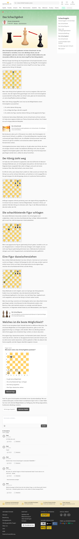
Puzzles (10, 8)
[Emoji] (4, 426)
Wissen (15, 12)
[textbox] (25, 420)
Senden (44, 425)
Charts (57, 8)
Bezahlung (5, 517)
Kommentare (22, 23)
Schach (15, 8)
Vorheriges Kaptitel (9, 409)
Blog (10, 12)
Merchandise (26, 8)
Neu (39, 8)
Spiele (4, 8)
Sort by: (4, 432)
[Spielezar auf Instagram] (65, 515)
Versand (4, 515)
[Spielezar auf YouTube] (68, 515)
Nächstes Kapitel (23, 409)
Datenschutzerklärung (8, 534)
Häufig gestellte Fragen (9, 523)
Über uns (5, 526)
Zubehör (34, 8)
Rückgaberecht (6, 520)
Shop (5, 12)
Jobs (3, 528)
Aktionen (45, 8)
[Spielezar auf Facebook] (61, 515)
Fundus (51, 8)
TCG (20, 8)
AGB (3, 531)
